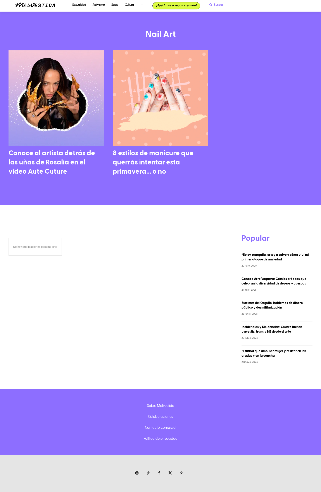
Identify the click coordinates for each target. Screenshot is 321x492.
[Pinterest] (181, 473)
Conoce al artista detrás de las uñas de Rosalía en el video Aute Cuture (52, 162)
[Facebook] (159, 473)
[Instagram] (137, 473)
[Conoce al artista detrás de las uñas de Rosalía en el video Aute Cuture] (56, 98)
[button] (215, 4)
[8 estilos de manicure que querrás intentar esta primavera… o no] (160, 98)
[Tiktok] (148, 473)
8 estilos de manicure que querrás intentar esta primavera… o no (153, 162)
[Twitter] (170, 473)
